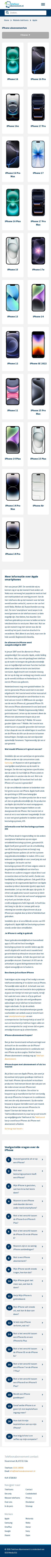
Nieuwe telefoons (12, 1498)
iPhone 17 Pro (38, 126)
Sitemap (29, 1506)
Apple (7, 1518)
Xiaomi (7, 1535)
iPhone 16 (12, 79)
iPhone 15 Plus (38, 458)
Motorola (29, 1518)
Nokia (28, 1522)
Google (8, 1531)
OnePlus (8, 1527)
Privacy (29, 1498)
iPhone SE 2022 (38, 363)
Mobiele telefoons (21, 20)
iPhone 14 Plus (13, 458)
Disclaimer (30, 1502)
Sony (28, 1531)
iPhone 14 (38, 316)
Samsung (9, 762)
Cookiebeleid (31, 1493)
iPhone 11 (12, 410)
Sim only (8, 1493)
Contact (29, 1489)
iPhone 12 (12, 363)
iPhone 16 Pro (38, 79)
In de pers (9, 1506)
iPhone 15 (12, 269)
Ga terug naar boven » (14, 1128)
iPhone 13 (12, 316)
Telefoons (9, 1489)
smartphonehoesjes (17, 1016)
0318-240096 (18, 1467)
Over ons (8, 1502)
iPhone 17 (38, 173)
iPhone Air (38, 505)
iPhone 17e (38, 269)
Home (6, 20)
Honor (28, 1527)
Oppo (28, 1535)
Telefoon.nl (40, 1117)
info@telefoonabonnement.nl (22, 1471)
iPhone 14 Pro (12, 553)
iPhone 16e (13, 126)
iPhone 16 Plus (13, 221)
